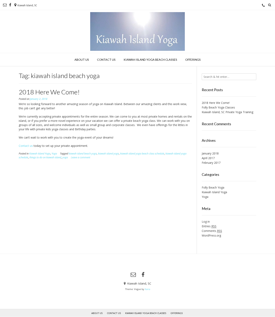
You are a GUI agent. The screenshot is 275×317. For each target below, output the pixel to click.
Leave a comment (80, 157)
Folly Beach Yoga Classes (218, 107)
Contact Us (106, 59)
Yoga (54, 153)
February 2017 (211, 163)
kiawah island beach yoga (83, 153)
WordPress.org (211, 235)
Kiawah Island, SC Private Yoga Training (227, 112)
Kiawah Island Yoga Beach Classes (150, 59)
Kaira (147, 289)
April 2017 (208, 158)
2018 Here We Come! (49, 92)
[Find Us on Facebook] (10, 5)
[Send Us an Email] (5, 5)
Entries (209, 226)
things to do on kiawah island (45, 157)
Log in (206, 221)
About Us (81, 59)
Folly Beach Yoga (213, 187)
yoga (65, 157)
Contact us (26, 146)
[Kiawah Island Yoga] (137, 31)
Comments (212, 231)
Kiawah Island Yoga (39, 153)
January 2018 (210, 153)
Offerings (193, 59)
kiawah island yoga (108, 153)
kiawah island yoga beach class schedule (142, 153)
